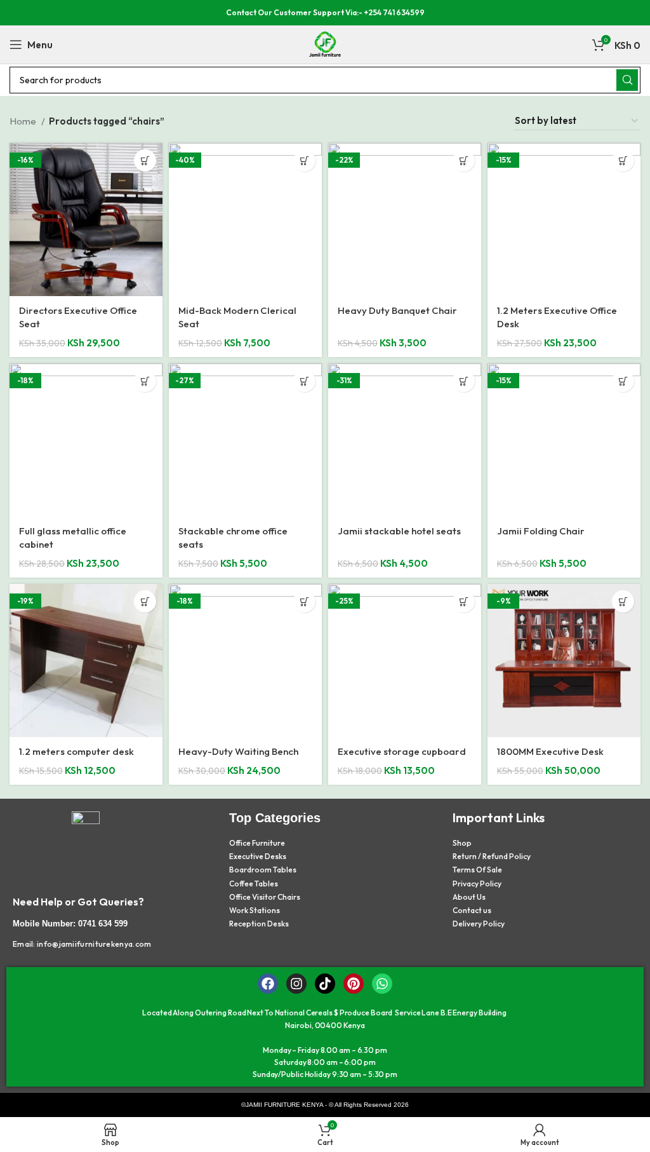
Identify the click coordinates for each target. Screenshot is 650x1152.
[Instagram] (296, 983)
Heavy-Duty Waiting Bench (238, 751)
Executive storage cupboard (402, 751)
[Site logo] (325, 43)
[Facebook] (268, 983)
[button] (145, 160)
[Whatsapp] (382, 983)
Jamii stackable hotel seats (399, 531)
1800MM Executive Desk (550, 751)
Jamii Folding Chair (541, 531)
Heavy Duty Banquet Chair (397, 310)
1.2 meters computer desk (76, 751)
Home (24, 121)
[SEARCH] (627, 80)
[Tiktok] (325, 983)
